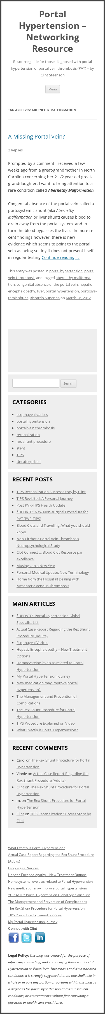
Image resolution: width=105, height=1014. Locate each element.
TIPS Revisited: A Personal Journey (45, 498)
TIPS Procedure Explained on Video (46, 723)
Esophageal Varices (32, 642)
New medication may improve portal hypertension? (47, 888)
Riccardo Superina (45, 297)
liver (40, 291)
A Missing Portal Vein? (36, 136)
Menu (52, 89)
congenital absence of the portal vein (47, 284)
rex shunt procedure (34, 441)
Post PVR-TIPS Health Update (41, 505)
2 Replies (15, 150)
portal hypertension (66, 270)
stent (21, 448)
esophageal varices (32, 414)
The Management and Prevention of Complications (47, 901)
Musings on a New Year (36, 565)
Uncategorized (29, 461)
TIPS (20, 454)
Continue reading (61, 257)
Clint (20, 787)
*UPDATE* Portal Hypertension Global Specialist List (49, 895)
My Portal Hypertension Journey (43, 676)
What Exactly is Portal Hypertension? (47, 729)
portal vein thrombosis (36, 427)
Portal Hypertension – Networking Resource (52, 31)
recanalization (28, 434)
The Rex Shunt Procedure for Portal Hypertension (46, 908)
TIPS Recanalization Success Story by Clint (51, 491)
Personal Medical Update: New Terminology (53, 572)
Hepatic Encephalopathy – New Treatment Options (47, 874)
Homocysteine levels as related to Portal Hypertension (50, 881)
